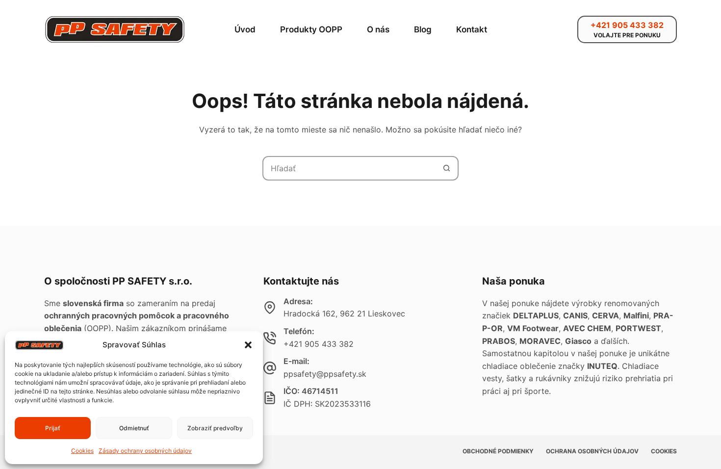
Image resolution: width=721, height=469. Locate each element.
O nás (378, 29)
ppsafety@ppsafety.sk (324, 374)
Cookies (82, 450)
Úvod (245, 29)
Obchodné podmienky (498, 451)
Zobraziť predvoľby (215, 428)
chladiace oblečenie (519, 366)
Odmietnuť (134, 428)
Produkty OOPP (311, 29)
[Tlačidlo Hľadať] (446, 168)
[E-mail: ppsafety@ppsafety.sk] (269, 368)
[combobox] (349, 168)
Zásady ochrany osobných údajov (145, 450)
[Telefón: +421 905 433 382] (269, 338)
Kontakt (471, 29)
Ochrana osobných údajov (592, 451)
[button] (248, 345)
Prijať (52, 428)
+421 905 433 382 (318, 344)
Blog (423, 29)
